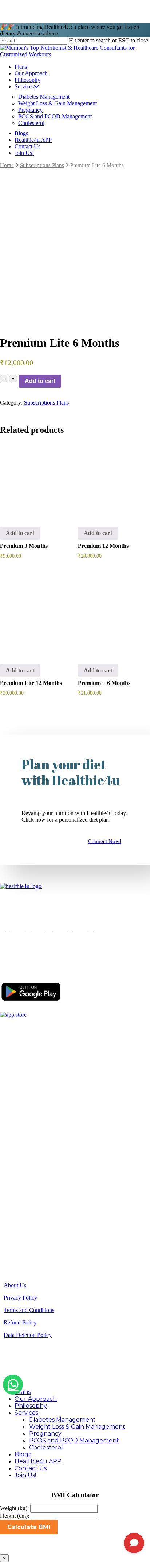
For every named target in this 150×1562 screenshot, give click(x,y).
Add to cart (40, 381)
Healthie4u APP (38, 1461)
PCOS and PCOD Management (74, 1440)
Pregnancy (45, 1433)
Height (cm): (14, 1516)
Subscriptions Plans (42, 165)
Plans (35, 1073)
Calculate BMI (28, 1527)
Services (39, 1104)
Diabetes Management (62, 1419)
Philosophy (42, 1094)
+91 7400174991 (48, 1164)
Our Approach (46, 1083)
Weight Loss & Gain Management (77, 1426)
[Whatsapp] (13, 1385)
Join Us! (25, 1475)
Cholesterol (46, 1447)
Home (7, 165)
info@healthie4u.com (50, 1176)
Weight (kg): (14, 1508)
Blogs (36, 1114)
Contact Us (31, 1468)
